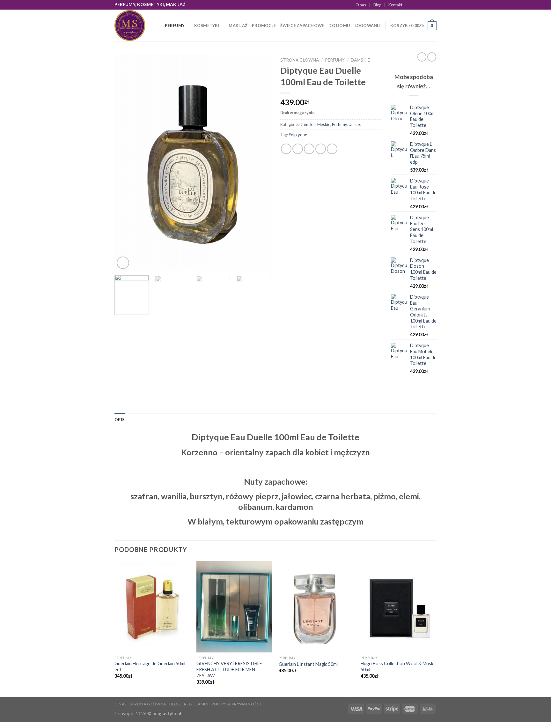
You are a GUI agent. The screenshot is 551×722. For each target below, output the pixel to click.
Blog (377, 4)
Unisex (355, 124)
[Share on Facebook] (286, 149)
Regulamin (196, 704)
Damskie (360, 60)
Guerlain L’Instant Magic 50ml (308, 664)
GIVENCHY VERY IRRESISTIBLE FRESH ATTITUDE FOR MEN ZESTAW (229, 669)
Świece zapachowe (302, 25)
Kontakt (395, 4)
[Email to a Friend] (309, 149)
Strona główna (299, 60)
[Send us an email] (427, 5)
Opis (119, 419)
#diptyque (298, 134)
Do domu (339, 25)
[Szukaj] (158, 25)
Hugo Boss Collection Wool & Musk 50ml (397, 666)
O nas (361, 4)
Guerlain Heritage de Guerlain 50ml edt (149, 666)
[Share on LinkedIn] (332, 149)
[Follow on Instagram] (415, 5)
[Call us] (433, 5)
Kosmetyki (206, 25)
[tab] (119, 419)
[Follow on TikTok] (421, 5)
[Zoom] (123, 263)
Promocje (264, 25)
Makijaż (238, 25)
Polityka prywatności (236, 704)
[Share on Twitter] (297, 149)
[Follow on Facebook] (409, 5)
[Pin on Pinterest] (320, 149)
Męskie (323, 124)
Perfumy (175, 25)
